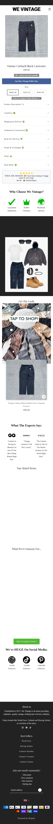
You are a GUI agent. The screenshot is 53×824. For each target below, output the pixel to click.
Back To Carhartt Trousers (26, 641)
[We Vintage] (26, 9)
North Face (26, 741)
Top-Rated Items (26, 468)
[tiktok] (30, 727)
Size (26, 87)
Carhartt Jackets (26, 762)
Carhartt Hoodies (26, 751)
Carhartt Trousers (26, 757)
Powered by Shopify (26, 818)
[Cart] (49, 9)
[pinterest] (26, 727)
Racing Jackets (26, 746)
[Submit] (40, 790)
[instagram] (23, 727)
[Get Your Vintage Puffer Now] (44, 397)
